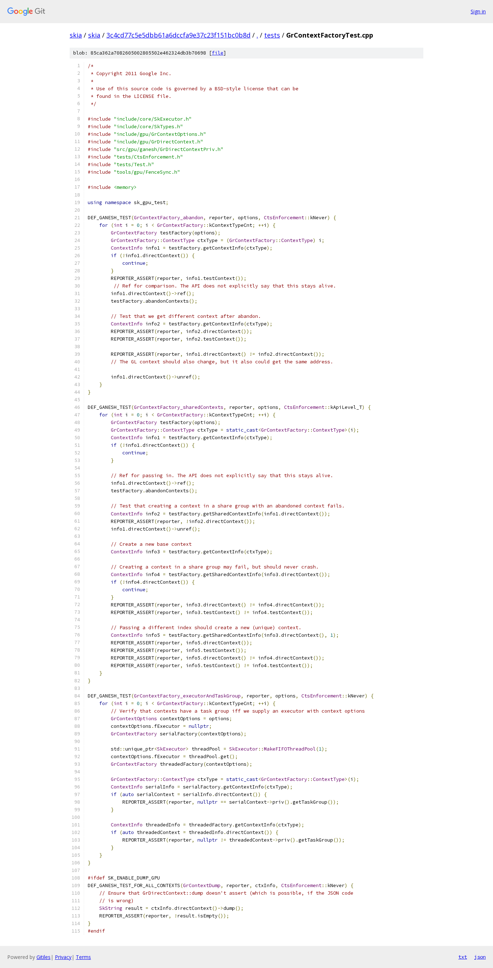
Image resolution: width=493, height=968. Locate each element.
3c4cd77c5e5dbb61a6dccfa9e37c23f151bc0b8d (178, 35)
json (480, 957)
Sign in (478, 11)
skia (76, 35)
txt (462, 957)
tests (272, 35)
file (217, 53)
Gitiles (43, 957)
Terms (83, 957)
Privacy (63, 957)
